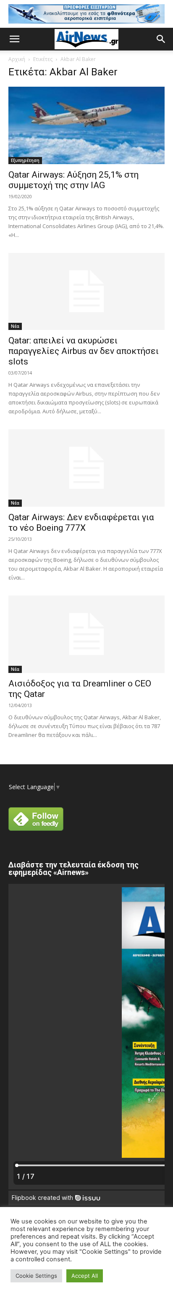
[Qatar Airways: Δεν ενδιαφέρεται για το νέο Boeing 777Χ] (86, 468)
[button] (14, 39)
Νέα (15, 326)
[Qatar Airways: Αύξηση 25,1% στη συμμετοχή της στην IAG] (86, 125)
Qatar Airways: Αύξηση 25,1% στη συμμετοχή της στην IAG (73, 180)
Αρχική (16, 59)
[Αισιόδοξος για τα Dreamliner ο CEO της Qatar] (86, 634)
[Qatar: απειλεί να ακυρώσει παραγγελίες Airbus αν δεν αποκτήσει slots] (86, 291)
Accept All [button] (84, 1275)
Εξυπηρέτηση (25, 160)
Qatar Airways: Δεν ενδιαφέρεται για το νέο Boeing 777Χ (81, 522)
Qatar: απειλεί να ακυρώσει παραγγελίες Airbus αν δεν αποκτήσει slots (83, 351)
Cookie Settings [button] (36, 1275)
